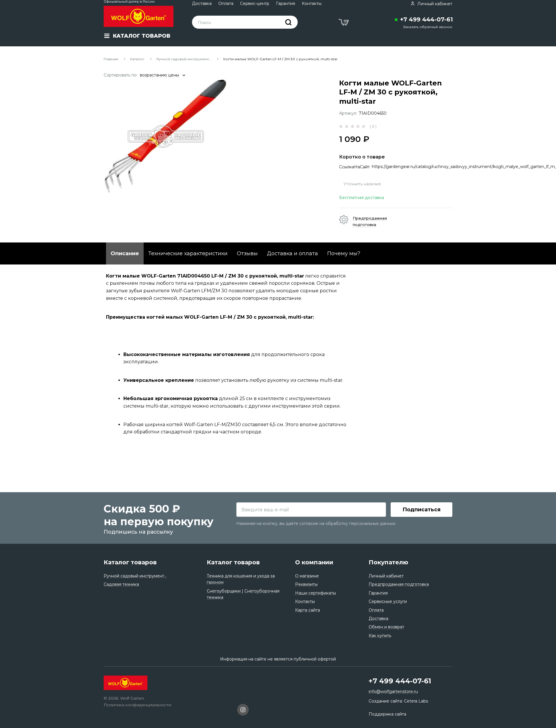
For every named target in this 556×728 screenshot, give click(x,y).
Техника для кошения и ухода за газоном (241, 579)
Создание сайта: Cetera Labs (398, 701)
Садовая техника (121, 584)
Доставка (202, 3)
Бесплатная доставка (361, 197)
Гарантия (285, 3)
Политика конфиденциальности (137, 704)
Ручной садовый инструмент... (183, 59)
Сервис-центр (254, 3)
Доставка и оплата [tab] (292, 253)
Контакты (311, 3)
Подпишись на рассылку (138, 532)
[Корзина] (344, 23)
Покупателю (388, 562)
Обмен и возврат (386, 627)
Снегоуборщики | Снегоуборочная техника (243, 594)
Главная (111, 59)
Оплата (225, 3)
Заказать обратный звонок (427, 27)
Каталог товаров (130, 562)
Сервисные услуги (388, 601)
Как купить (380, 635)
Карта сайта (307, 610)
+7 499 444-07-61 (426, 19)
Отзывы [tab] (247, 253)
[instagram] (243, 710)
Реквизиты (306, 584)
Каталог (137, 59)
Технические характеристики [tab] (188, 253)
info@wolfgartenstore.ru (393, 691)
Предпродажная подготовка (399, 584)
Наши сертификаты (315, 593)
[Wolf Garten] (138, 16)
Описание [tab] (125, 253)
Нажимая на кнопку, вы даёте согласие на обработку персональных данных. (316, 523)
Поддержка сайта (387, 714)
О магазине (307, 576)
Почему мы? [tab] (343, 253)
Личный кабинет (386, 576)
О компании (314, 562)
